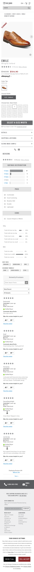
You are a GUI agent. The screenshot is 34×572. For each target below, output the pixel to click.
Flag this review (7, 323)
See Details (23, 495)
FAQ (5, 529)
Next (16, 476)
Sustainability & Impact (22, 519)
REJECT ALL (9, 559)
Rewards (20, 516)
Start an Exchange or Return (9, 526)
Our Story (21, 515)
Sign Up (26, 508)
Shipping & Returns (7, 522)
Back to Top (16, 472)
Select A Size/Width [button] (17, 123)
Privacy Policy (11, 552)
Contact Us (7, 518)
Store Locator (8, 532)
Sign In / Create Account (8, 515)
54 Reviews (15, 67)
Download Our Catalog (22, 522)
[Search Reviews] (26, 282)
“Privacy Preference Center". (12, 566)
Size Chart (7, 530)
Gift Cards (7, 520)
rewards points (21, 126)
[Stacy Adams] (7, 412)
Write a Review (23, 67)
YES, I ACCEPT (24, 559)
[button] (31, 36)
